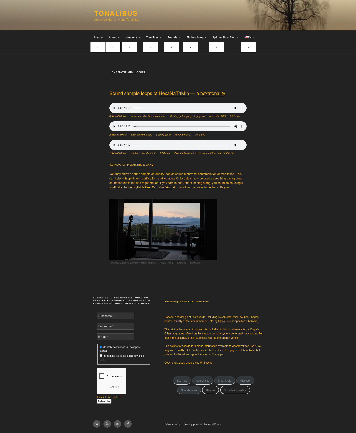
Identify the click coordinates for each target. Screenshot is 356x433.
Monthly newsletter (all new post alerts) (120, 348)
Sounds (172, 37)
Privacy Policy (172, 424)
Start (97, 37)
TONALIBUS (116, 13)
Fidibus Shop (195, 37)
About (113, 37)
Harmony (131, 37)
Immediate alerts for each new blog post (122, 357)
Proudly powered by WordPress (202, 424)
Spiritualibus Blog (224, 37)
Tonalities (152, 37)
